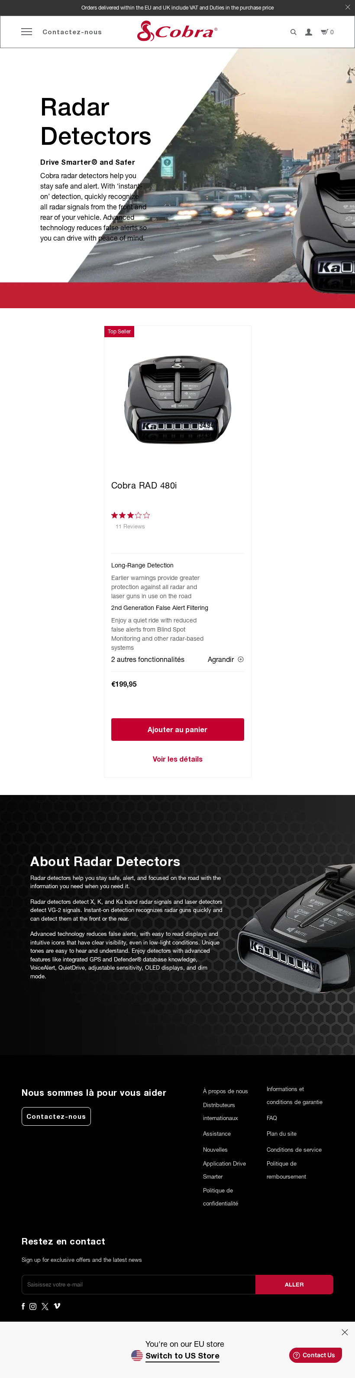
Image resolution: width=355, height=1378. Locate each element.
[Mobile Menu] (26, 32)
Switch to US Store (182, 1355)
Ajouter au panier (177, 729)
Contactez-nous (72, 32)
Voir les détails (178, 759)
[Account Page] (308, 32)
